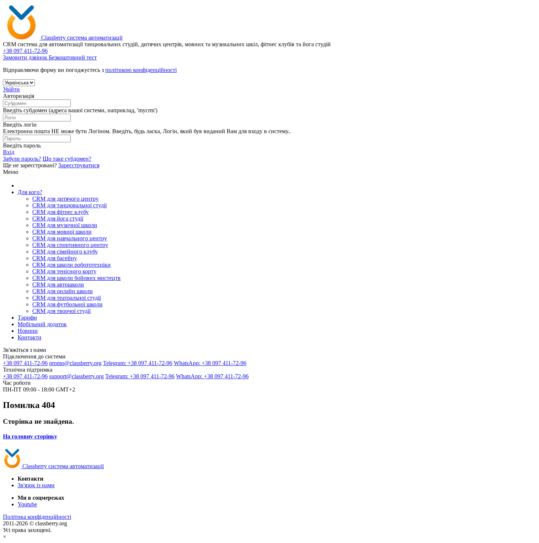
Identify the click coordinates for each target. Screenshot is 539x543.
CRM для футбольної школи (67, 304)
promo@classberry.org (75, 363)
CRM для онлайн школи (62, 291)
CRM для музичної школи (64, 225)
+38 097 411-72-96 (25, 363)
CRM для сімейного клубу (65, 251)
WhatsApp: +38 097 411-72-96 (210, 363)
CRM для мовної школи (62, 232)
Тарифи (27, 317)
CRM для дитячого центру (65, 199)
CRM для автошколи (58, 284)
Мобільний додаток (42, 324)
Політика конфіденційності (37, 517)
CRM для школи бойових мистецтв (76, 278)
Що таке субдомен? (67, 159)
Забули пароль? (22, 159)
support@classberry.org (76, 376)
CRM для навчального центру (69, 238)
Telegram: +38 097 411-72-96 (137, 363)
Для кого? (30, 192)
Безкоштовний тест (73, 57)
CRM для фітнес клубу (60, 212)
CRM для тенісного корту (64, 271)
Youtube (27, 504)
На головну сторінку (30, 436)
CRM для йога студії (57, 218)
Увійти (11, 89)
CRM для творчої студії (61, 311)
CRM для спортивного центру (70, 245)
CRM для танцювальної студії (69, 205)
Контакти (29, 337)
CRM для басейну (54, 258)
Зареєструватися (78, 165)
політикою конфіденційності (141, 70)
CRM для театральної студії (66, 298)
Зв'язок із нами (36, 485)
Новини (28, 331)
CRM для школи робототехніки (71, 265)
